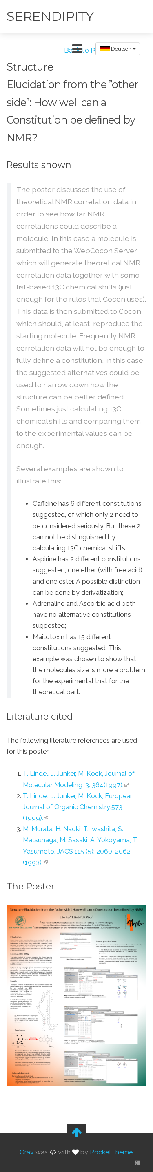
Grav (27, 1153)
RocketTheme (111, 1153)
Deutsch (121, 49)
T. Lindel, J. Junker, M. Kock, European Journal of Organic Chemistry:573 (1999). (78, 807)
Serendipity (50, 16)
